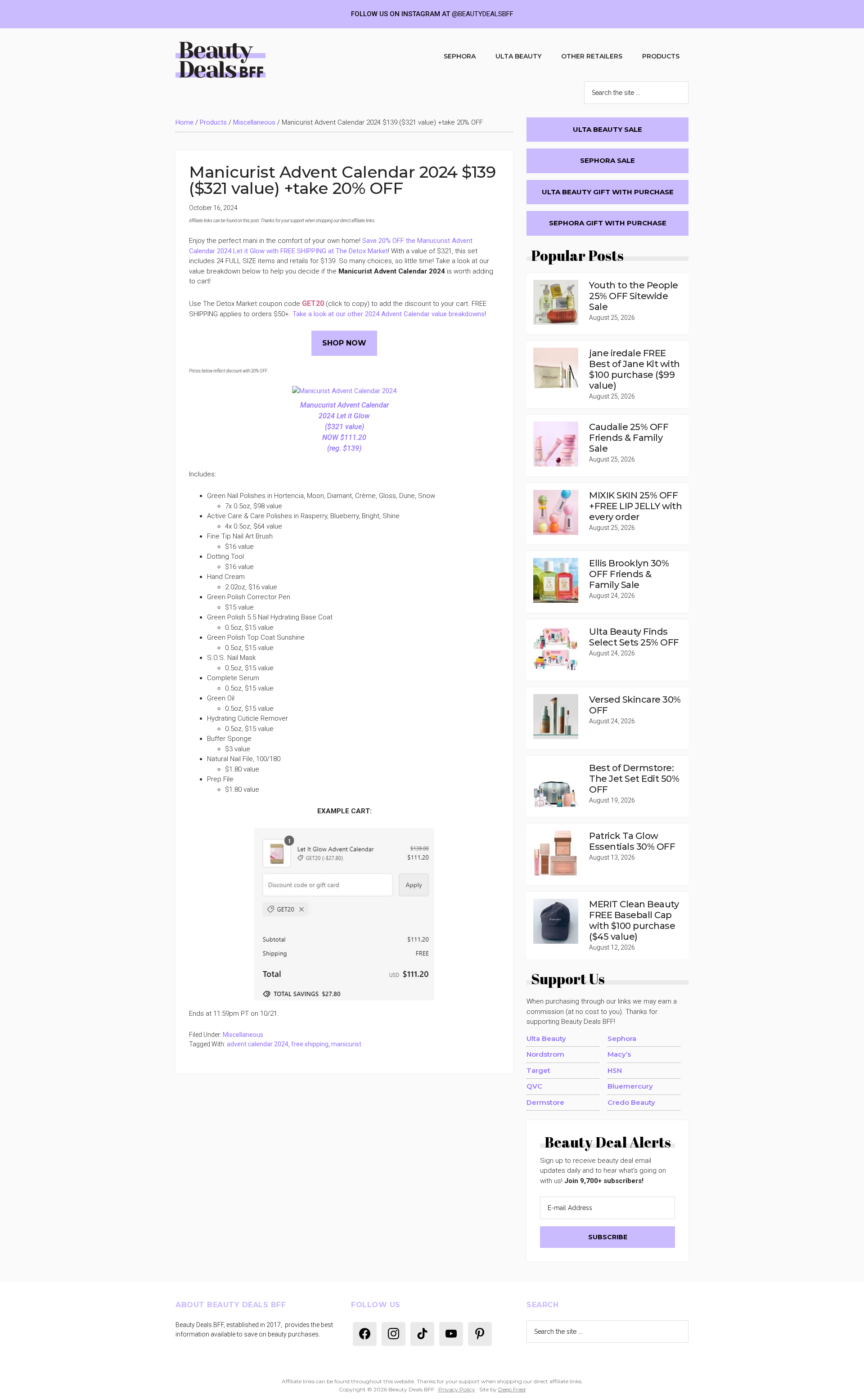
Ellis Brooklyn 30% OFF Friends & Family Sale (629, 574)
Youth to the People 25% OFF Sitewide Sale (633, 296)
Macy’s (619, 1054)
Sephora (622, 1038)
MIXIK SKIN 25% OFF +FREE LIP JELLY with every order (635, 506)
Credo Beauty (631, 1102)
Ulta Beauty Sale (607, 129)
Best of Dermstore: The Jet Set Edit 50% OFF (634, 778)
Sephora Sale (607, 160)
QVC (534, 1086)
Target (538, 1070)
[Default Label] (365, 1333)
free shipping (309, 1044)
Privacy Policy (456, 1389)
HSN (615, 1070)
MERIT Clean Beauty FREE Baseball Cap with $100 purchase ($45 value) (634, 920)
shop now (344, 343)
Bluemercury (630, 1086)
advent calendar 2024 (257, 1044)
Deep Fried (512, 1389)
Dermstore (545, 1102)
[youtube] (451, 1333)
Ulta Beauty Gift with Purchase (608, 192)
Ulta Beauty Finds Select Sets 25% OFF (634, 637)
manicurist (346, 1044)
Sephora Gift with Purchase (607, 223)
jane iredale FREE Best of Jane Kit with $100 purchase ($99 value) (634, 369)
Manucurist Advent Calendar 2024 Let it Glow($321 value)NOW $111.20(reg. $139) (344, 427)
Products (213, 122)
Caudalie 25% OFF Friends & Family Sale (628, 437)
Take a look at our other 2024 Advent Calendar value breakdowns (388, 314)
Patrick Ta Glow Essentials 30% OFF (632, 841)
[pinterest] (480, 1333)
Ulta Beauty (546, 1038)
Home (185, 122)
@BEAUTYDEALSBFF (482, 14)
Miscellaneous (254, 122)
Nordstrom (545, 1054)
